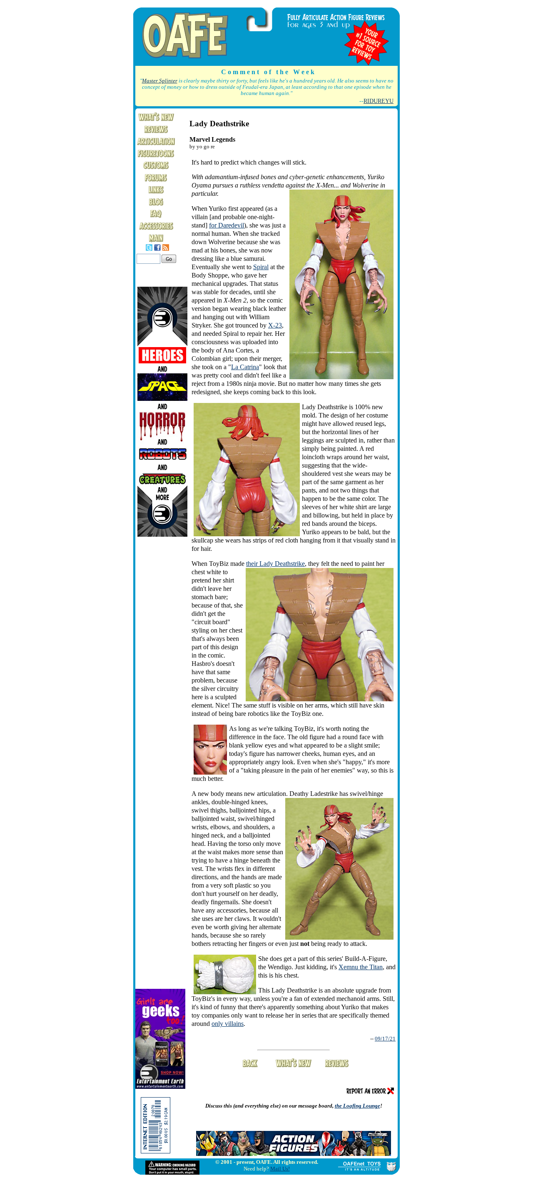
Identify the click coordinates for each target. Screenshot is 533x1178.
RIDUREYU (379, 101)
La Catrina (245, 366)
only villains (228, 1023)
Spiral (261, 266)
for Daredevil (226, 225)
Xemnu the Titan (361, 966)
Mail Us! (280, 1168)
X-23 (275, 325)
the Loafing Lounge (357, 1106)
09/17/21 (385, 1038)
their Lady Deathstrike (275, 563)
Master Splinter (159, 81)
